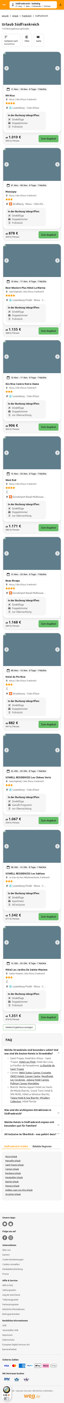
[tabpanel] (32, 1176)
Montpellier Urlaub (14, 1177)
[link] (32, 98)
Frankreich (27, 16)
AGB (4, 1325)
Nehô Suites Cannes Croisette (35, 1072)
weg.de (5, 16)
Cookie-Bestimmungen (13, 1259)
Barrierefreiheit (9, 1349)
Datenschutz (8, 1340)
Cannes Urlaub (12, 1169)
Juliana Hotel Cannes (37, 1080)
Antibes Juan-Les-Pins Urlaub (19, 1190)
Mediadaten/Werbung (12, 1269)
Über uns (6, 1250)
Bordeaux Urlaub (13, 1173)
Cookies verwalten (11, 1264)
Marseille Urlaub (13, 1161)
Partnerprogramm (10, 1304)
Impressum (7, 1335)
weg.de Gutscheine (11, 1295)
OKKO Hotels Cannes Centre (25, 1076)
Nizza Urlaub (11, 1156)
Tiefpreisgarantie (10, 1299)
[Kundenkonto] (60, 4)
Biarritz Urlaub (12, 1181)
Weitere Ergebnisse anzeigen (19, 1027)
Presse (5, 1274)
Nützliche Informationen (13, 1309)
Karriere (6, 1255)
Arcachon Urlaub (13, 1194)
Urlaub (15, 16)
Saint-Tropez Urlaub (14, 1165)
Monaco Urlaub (12, 1186)
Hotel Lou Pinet (27, 1062)
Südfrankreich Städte (16, 1146)
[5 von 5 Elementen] (6, 68)
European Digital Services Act (16, 1344)
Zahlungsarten (9, 1290)
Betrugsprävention (11, 1314)
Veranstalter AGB (10, 1330)
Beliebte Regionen (42, 1146)
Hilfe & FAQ (7, 1285)
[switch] (6, 1398)
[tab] (16, 1146)
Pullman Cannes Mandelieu (24, 1083)
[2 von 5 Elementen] (57, 68)
